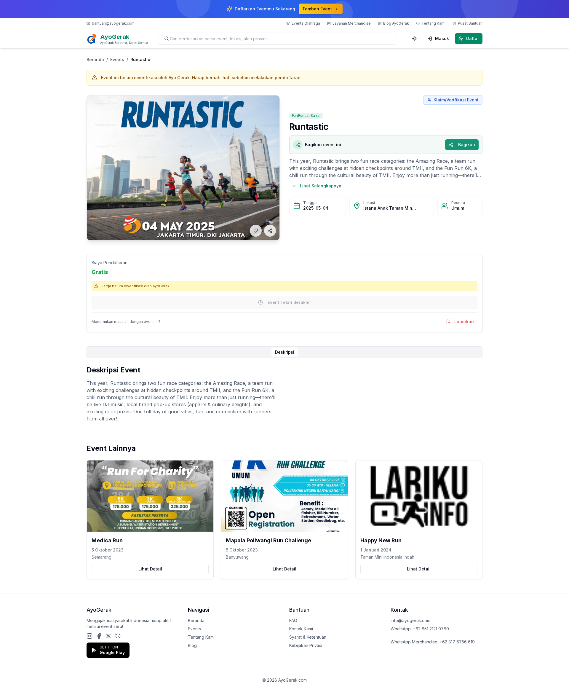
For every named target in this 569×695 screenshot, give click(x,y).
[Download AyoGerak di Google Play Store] (118, 636)
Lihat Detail (150, 568)
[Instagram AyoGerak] (89, 636)
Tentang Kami (201, 637)
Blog (192, 645)
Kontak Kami (301, 628)
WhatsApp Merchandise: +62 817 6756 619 (433, 641)
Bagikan (466, 144)
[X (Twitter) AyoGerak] (108, 636)
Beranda (95, 59)
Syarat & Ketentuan (307, 637)
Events (117, 59)
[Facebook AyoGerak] (99, 636)
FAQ (293, 620)
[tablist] (284, 352)
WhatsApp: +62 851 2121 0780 (420, 628)
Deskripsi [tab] (284, 352)
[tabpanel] (284, 393)
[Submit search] (166, 38)
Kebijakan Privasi (305, 645)
